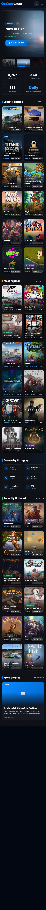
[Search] (36, 3)
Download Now (17, 41)
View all (39, 102)
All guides (38, 678)
